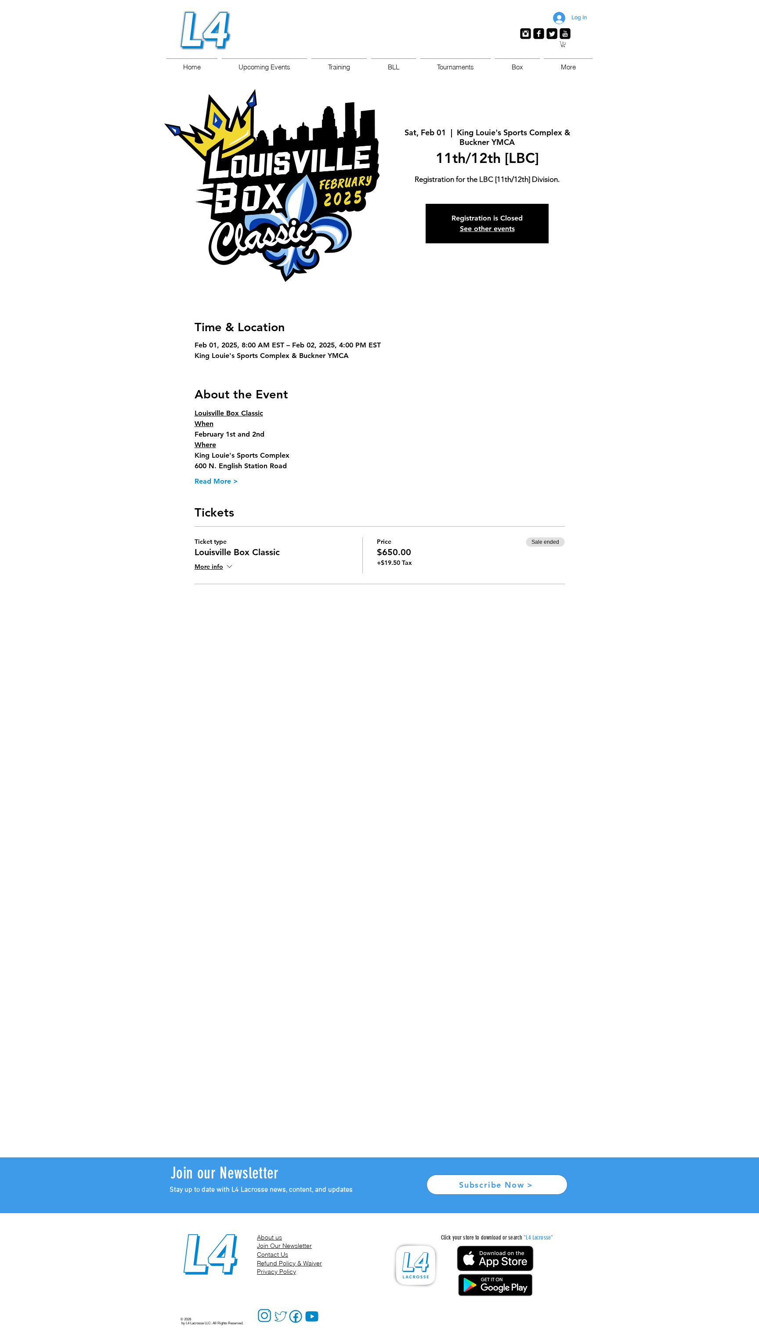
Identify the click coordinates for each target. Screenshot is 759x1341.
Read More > (216, 481)
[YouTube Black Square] (565, 33)
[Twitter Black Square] (551, 33)
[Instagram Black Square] (525, 33)
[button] (563, 44)
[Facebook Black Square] (538, 33)
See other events (487, 228)
